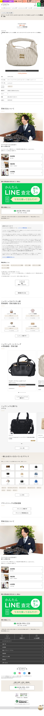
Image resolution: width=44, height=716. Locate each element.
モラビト (15, 490)
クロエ (3, 490)
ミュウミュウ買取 (5, 265)
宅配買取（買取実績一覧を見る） (13, 90)
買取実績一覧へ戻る (22, 292)
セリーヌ (4, 487)
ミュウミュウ (9, 82)
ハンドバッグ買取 (5, 267)
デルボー (9, 490)
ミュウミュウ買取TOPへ (22, 335)
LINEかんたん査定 (6, 656)
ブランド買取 (28, 265)
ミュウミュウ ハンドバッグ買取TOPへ (22, 397)
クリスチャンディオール (12, 487)
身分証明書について (5, 218)
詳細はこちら (11, 315)
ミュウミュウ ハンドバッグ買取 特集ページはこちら (22, 283)
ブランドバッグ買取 (36, 265)
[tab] (18, 392)
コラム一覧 (22, 448)
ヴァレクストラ (23, 487)
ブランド (10, 86)
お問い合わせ (5, 662)
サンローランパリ (31, 487)
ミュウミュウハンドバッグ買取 (17, 265)
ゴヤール (39, 487)
